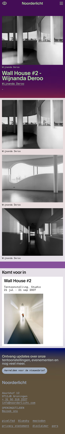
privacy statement (15, 425)
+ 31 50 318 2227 (14, 399)
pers (55, 425)
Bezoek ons (10, 411)
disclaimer (40, 425)
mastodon (39, 420)
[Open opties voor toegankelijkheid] (4, 3)
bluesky (23, 420)
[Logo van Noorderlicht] (32, 3)
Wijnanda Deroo (13, 83)
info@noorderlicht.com (18, 402)
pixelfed (8, 420)
